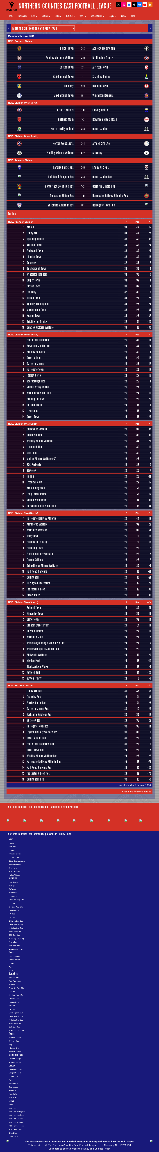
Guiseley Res (33, 720)
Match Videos (14, 875)
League (111, 16)
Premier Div (13, 896)
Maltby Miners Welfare (39, 459)
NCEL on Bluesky (16, 1122)
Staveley (97, 153)
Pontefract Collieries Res (59, 186)
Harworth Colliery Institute (41, 506)
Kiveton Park (33, 661)
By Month (13, 892)
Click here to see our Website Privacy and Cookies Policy (79, 1148)
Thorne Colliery (35, 560)
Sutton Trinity (34, 678)
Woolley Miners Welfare (60, 153)
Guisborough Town (63, 76)
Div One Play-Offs (16, 906)
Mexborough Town (64, 95)
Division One (14, 857)
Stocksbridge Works (37, 666)
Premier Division (16, 853)
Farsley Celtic (100, 110)
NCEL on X (13, 1108)
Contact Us (13, 1076)
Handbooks (13, 1083)
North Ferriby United (62, 129)
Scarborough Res (36, 381)
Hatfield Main (66, 119)
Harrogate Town (35, 369)
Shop (133, 16)
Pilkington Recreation (38, 583)
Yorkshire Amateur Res (61, 205)
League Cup (14, 910)
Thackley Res (34, 697)
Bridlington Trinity (102, 58)
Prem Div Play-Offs (16, 899)
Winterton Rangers (103, 95)
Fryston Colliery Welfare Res (42, 732)
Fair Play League (15, 981)
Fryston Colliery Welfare (40, 554)
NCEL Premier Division (20, 41)
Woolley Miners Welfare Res (42, 756)
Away (11, 966)
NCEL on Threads (16, 1118)
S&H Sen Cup (14, 935)
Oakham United (35, 631)
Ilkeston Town (100, 86)
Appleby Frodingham (104, 48)
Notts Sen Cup (15, 931)
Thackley (31, 292)
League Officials (15, 1069)
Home (11, 16)
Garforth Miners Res (103, 186)
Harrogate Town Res (103, 205)
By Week (12, 889)
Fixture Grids (14, 945)
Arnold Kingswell (101, 143)
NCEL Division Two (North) (23, 513)
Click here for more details (136, 791)
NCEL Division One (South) (23, 136)
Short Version (14, 959)
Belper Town (67, 48)
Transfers (13, 868)
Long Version (14, 956)
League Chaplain (16, 1072)
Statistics (69, 16)
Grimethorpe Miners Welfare (42, 565)
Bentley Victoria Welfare (60, 58)
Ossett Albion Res (102, 177)
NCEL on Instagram (17, 1111)
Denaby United (35, 435)
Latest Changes (15, 1058)
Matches (45, 16)
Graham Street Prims (38, 625)
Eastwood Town (35, 251)
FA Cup (12, 913)
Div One (12, 903)
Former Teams (15, 1051)
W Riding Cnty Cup (16, 938)
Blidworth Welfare (37, 655)
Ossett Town (33, 416)
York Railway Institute (39, 393)
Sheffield (32, 453)
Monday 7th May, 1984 (21, 36)
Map (10, 1044)
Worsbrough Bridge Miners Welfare (46, 643)
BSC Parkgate (34, 464)
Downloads (13, 1087)
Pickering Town (35, 548)
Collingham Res (35, 779)
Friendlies (13, 942)
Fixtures (12, 846)
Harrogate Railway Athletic (41, 518)
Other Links (13, 1136)
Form (11, 970)
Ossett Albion (99, 129)
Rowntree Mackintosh (104, 119)
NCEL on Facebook (17, 1115)
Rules (11, 1080)
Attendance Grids (16, 949)
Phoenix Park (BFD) (37, 542)
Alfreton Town (100, 67)
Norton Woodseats (63, 143)
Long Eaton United (37, 494)
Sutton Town (33, 298)
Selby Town (33, 536)
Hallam (30, 476)
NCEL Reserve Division (20, 160)
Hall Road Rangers (37, 571)
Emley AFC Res (100, 167)
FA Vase (12, 917)
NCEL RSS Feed (15, 1129)
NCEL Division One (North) (23, 102)
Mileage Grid (14, 1048)
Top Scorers (14, 977)
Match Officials (96, 16)
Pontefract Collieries (38, 340)
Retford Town (34, 607)
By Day (11, 885)
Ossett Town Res (35, 750)
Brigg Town (33, 619)
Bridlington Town (36, 399)
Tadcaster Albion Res (62, 195)
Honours (12, 1090)
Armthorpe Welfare (37, 524)
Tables (57, 16)
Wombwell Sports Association (43, 649)
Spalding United (101, 76)
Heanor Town (33, 315)
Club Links (13, 1133)
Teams (82, 16)
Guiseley (69, 86)
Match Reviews (15, 864)
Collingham (33, 577)
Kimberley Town (35, 613)
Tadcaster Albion (36, 589)
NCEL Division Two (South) (23, 602)
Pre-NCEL (13, 1097)
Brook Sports (33, 595)
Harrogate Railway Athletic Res (110, 195)
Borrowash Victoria (37, 429)
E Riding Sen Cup (16, 921)
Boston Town (67, 67)
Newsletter (13, 1094)
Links (122, 16)
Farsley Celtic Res (63, 167)
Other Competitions (17, 861)
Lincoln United (35, 447)
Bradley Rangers (36, 352)
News (33, 16)
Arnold (30, 227)
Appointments (15, 1062)
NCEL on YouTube (16, 1125)
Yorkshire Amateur (37, 530)
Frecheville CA (34, 482)
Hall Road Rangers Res (61, 177)
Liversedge (32, 411)
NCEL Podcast (14, 871)
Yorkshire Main (35, 637)
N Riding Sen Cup (16, 928)
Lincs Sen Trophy (16, 924)
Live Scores (22, 16)
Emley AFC (32, 233)
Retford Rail (33, 672)
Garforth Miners (65, 110)
